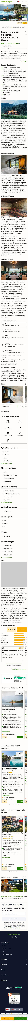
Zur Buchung (20, 406)
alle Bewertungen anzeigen (14, 665)
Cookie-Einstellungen (7, 954)
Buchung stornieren (6, 948)
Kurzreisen (4, 896)
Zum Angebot (20, 736)
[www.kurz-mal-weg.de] (6, 2)
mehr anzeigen (23, 61)
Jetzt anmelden (14, 919)
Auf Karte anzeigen (6, 48)
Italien (10, 896)
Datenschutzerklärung (14, 927)
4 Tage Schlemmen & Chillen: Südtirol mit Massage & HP (9, 769)
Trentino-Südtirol (17, 896)
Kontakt (4, 946)
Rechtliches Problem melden (19, 669)
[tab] (3, 892)
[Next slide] (26, 384)
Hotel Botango (5, 772)
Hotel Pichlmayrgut (6, 836)
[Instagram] (12, 937)
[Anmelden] (22, 1)
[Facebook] (16, 937)
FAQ (3, 951)
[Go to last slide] (23, 877)
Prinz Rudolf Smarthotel (10, 43)
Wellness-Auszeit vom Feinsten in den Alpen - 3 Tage (11, 833)
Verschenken (7, 1019)
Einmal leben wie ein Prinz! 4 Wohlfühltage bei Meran (9, 708)
